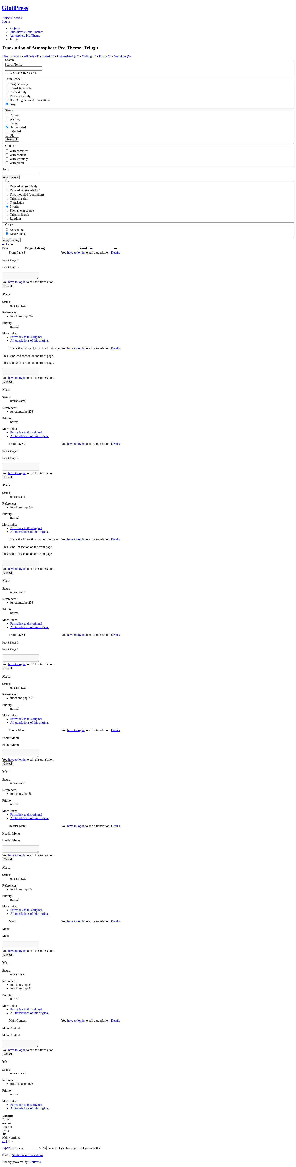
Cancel (8, 286)
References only (20, 96)
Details (115, 252)
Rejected (15, 131)
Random (15, 218)
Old (11, 135)
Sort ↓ (17, 56)
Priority (14, 206)
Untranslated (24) (68, 56)
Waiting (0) (89, 56)
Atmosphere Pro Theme (25, 35)
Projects (7, 18)
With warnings (19, 159)
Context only (18, 92)
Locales (17, 18)
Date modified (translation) (27, 194)
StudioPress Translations (27, 1155)
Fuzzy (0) (105, 56)
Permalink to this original (26, 337)
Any (13, 104)
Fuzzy (13, 123)
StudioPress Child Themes (26, 32)
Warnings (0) (122, 56)
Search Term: (13, 64)
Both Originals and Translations (30, 100)
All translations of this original (29, 340)
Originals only (19, 84)
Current (14, 115)
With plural (17, 163)
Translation (17, 202)
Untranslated (17, 127)
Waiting (14, 119)
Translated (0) (45, 56)
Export (6, 1148)
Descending (17, 233)
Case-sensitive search (23, 72)
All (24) (29, 56)
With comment (19, 151)
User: (5, 169)
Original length (19, 214)
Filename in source (22, 210)
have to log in (76, 252)
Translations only (21, 88)
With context (18, 155)
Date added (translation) (25, 190)
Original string (19, 198)
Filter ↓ (6, 56)
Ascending (17, 229)
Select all (11, 139)
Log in (6, 21)
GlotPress (15, 7)
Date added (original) (23, 186)
